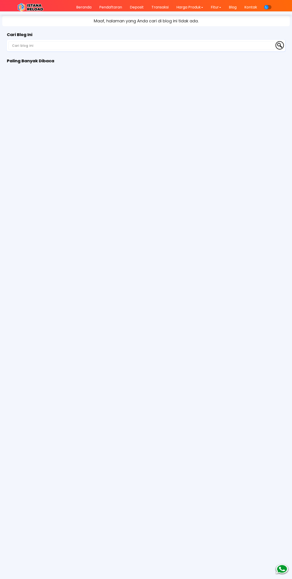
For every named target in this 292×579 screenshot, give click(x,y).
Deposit (137, 7)
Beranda (83, 7)
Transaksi (160, 7)
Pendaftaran (110, 7)
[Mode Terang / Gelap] (267, 7)
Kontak (250, 7)
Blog (233, 7)
